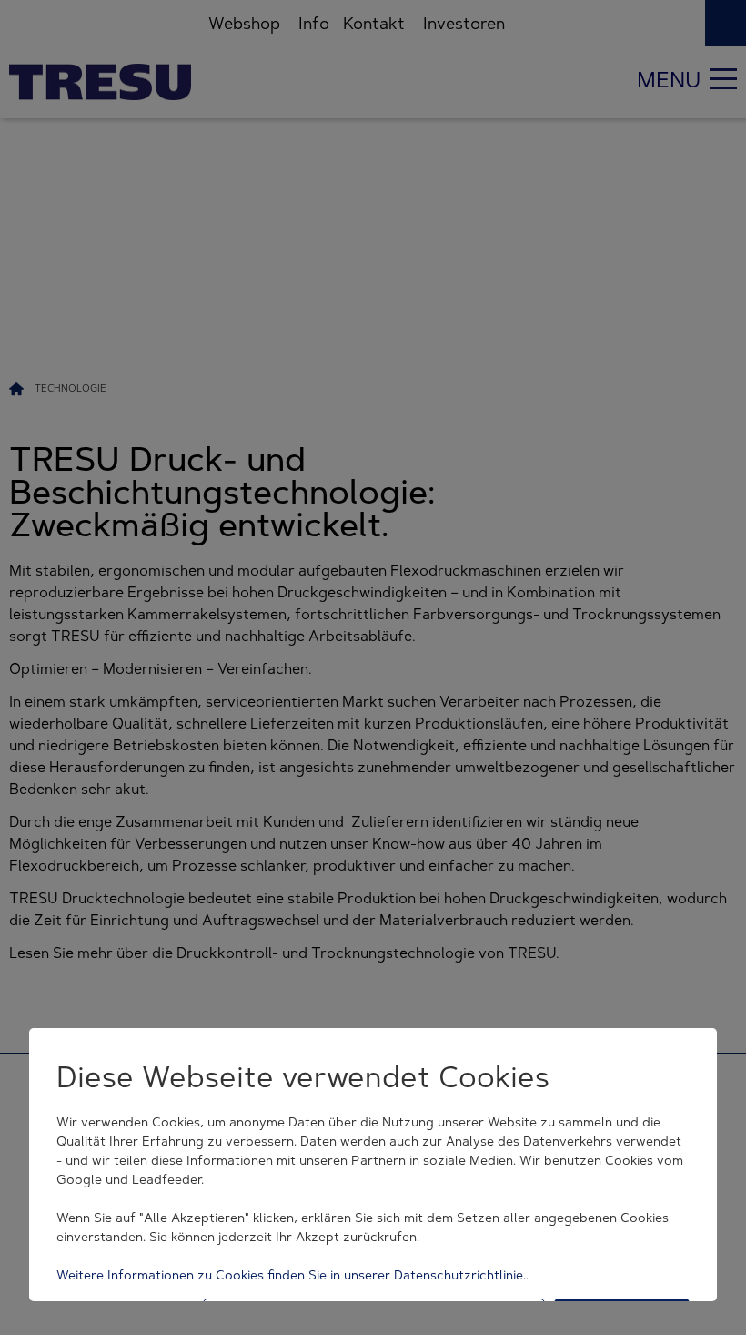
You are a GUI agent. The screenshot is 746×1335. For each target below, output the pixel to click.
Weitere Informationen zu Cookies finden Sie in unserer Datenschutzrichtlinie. (291, 1275)
